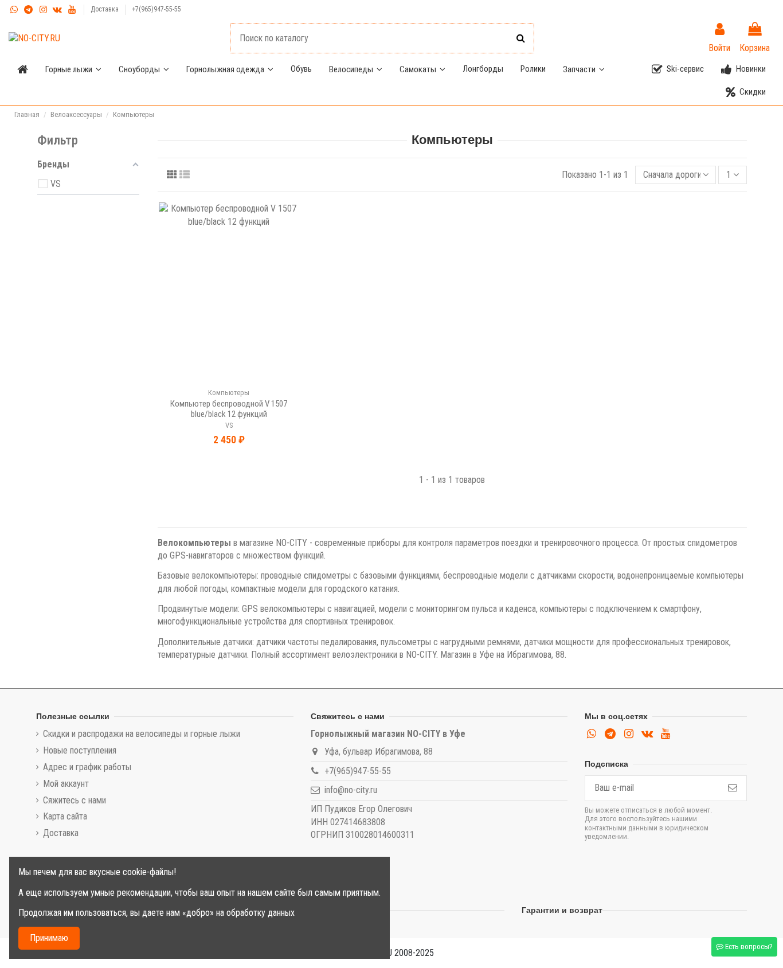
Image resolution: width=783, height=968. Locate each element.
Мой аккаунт (66, 783)
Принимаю (49, 937)
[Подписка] (732, 788)
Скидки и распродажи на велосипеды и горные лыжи (141, 733)
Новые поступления (79, 750)
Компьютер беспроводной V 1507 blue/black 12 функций (228, 409)
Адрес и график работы (87, 767)
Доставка (105, 9)
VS (229, 425)
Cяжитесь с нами (74, 800)
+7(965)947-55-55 (156, 9)
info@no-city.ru (350, 789)
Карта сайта (65, 816)
